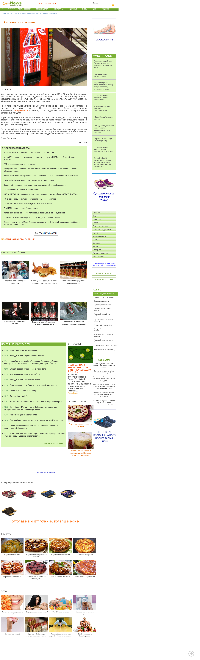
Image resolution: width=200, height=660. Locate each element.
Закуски (96, 243)
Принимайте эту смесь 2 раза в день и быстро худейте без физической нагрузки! (104, 386)
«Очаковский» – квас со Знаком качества (23, 189)
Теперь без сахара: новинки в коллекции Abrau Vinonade (29, 180)
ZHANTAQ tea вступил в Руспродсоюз (21, 208)
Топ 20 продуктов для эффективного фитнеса (60, 613)
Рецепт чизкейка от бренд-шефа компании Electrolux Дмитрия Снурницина (81, 453)
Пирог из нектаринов (85, 555)
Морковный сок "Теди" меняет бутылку (103, 140)
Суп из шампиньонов (101, 301)
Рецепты (105, 9)
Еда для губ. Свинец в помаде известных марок (36, 635)
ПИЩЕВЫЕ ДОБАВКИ (104, 273)
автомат (21, 239)
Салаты (96, 213)
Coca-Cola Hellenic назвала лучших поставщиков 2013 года (103, 149)
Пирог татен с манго (12, 555)
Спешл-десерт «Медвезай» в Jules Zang (25, 369)
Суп (94, 216)
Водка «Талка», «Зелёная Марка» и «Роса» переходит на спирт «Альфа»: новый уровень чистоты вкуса (35, 434)
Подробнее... (73, 393)
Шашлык (97, 219)
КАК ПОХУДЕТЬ (104, 360)
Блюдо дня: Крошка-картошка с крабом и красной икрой (33, 401)
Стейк (95, 223)
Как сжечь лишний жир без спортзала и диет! (104, 372)
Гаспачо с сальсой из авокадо (104, 297)
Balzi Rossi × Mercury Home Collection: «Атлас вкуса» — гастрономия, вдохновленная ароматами (31, 408)
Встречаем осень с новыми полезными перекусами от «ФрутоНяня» (35, 213)
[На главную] (11, 7)
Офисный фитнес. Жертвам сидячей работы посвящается (60, 635)
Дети (94, 9)
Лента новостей (24, 9)
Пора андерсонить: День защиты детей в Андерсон (30, 385)
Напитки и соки (32, 13)
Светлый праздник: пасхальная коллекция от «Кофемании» (34, 420)
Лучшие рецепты (100, 253)
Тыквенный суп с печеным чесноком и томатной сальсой (104, 350)
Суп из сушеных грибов (102, 305)
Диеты (84, 9)
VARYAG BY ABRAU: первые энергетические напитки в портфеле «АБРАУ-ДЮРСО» (41, 194)
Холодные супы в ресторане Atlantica (24, 355)
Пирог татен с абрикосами (85, 577)
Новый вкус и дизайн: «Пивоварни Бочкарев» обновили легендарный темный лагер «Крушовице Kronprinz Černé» (31, 362)
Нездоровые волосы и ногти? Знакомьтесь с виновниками (36, 613)
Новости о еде (7, 13)
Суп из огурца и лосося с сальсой (105, 345)
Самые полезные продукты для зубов (12, 613)
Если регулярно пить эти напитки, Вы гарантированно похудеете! (104, 365)
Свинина (110, 294)
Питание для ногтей (12, 634)
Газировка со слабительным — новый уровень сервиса (44, 323)
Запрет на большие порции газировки (15, 282)
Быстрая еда (98, 256)
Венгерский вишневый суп (103, 325)
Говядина (102, 294)
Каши (95, 246)
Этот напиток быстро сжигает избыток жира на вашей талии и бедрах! (103, 378)
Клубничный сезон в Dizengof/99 (22, 374)
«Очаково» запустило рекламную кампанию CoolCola (28, 203)
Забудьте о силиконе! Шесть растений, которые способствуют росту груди (104, 402)
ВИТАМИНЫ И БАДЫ (104, 280)
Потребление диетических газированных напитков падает (73, 323)
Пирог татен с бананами (60, 555)
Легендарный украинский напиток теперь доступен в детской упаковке (104, 129)
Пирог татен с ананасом (60, 577)
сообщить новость (46, 472)
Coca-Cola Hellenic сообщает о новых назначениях (101, 98)
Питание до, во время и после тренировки (85, 613)
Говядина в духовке (102, 229)
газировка (11, 239)
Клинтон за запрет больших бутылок (15, 322)
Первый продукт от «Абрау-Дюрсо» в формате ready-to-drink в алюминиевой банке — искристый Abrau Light (42, 223)
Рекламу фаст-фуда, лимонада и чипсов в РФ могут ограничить (44, 282)
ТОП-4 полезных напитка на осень (19, 164)
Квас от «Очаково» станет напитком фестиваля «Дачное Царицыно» (35, 185)
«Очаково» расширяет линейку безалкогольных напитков (30, 199)
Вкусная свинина (100, 226)
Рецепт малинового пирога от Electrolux (81, 425)
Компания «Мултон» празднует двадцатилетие (102, 108)
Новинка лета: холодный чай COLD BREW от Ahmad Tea (29, 152)
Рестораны (58, 9)
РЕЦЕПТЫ (97, 290)
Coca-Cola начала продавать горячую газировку (73, 282)
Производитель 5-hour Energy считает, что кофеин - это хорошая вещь (103, 64)
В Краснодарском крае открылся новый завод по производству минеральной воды (103, 86)
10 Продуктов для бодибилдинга (85, 635)
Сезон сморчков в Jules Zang (20, 390)
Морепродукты (99, 236)
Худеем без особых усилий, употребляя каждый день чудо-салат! (103, 394)
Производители (42, 9)
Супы (96, 294)
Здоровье (73, 9)
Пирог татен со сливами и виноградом (36, 578)
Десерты (97, 250)
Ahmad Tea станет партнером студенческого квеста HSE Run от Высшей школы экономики (40, 158)
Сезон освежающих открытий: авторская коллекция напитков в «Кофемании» (31, 427)
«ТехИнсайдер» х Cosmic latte (20, 415)
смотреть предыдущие (53, 443)
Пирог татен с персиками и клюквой (36, 555)
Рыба (95, 233)
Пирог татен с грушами (12, 577)
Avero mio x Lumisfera (17, 396)
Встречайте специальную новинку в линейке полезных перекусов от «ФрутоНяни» (41, 176)
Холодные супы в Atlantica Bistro (22, 380)
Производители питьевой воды (100, 75)
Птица (95, 240)
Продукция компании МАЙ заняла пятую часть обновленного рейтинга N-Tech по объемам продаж (41, 170)
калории (31, 239)
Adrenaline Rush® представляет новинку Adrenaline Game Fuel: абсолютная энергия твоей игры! (103, 162)
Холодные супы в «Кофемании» (21, 350)
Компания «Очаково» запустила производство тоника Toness (32, 217)
